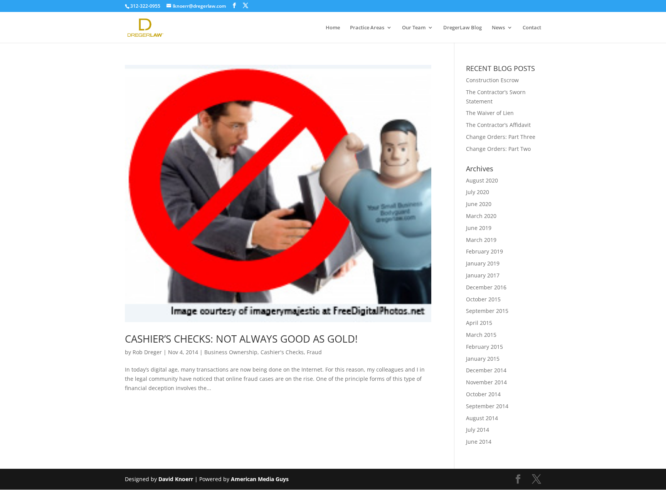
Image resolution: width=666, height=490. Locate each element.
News (498, 28)
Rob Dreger (147, 352)
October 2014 (483, 394)
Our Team (414, 28)
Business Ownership (230, 352)
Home (333, 28)
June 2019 (478, 227)
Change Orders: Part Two (498, 148)
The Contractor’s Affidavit (498, 124)
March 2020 (481, 216)
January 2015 (483, 358)
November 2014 (486, 382)
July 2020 (477, 192)
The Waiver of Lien (490, 113)
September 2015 (487, 310)
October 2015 (483, 299)
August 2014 (482, 418)
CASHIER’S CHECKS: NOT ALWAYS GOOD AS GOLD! (241, 339)
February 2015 (484, 346)
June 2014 (478, 441)
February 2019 (484, 251)
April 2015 (479, 322)
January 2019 (483, 263)
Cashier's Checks (282, 352)
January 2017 (483, 275)
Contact (532, 28)
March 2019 (481, 239)
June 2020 (478, 204)
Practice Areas (367, 28)
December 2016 (486, 287)
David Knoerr (175, 479)
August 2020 (482, 180)
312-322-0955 (145, 6)
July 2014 (477, 429)
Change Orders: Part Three (500, 136)
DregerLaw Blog (462, 28)
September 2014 (487, 406)
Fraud (314, 352)
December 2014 (486, 370)
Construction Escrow (492, 80)
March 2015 (481, 334)
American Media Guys (260, 479)
